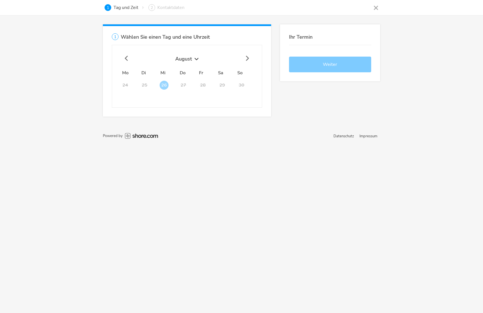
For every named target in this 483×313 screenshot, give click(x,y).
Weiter (330, 64)
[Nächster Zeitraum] (247, 58)
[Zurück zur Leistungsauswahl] (376, 7)
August (183, 58)
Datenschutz (343, 136)
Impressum (368, 136)
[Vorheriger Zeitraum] (127, 58)
